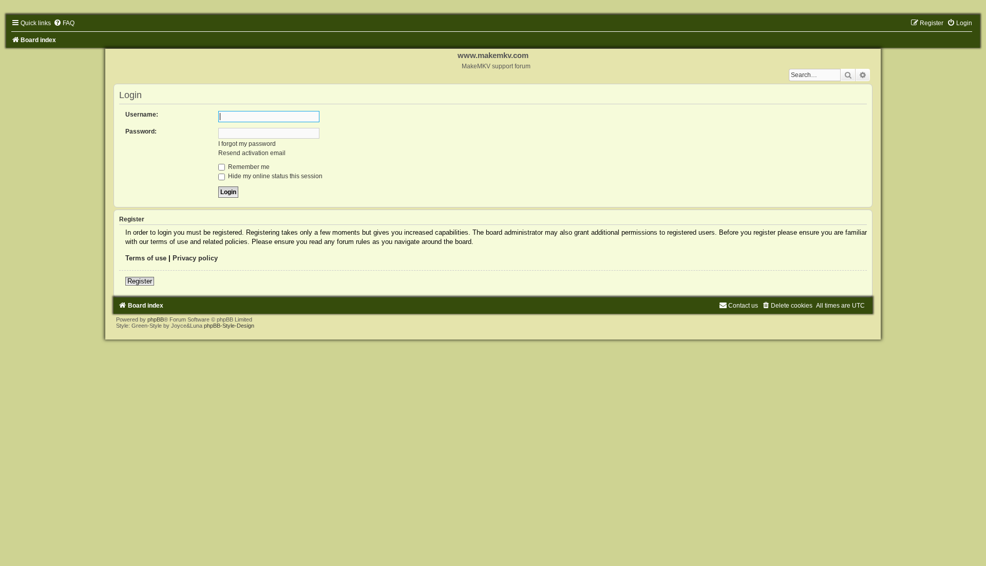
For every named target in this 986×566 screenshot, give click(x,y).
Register (139, 281)
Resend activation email (252, 153)
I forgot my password (247, 143)
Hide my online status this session (274, 176)
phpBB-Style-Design (229, 326)
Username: (141, 114)
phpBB (155, 319)
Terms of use (145, 258)
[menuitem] (63, 23)
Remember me (248, 167)
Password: (141, 131)
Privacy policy (195, 258)
